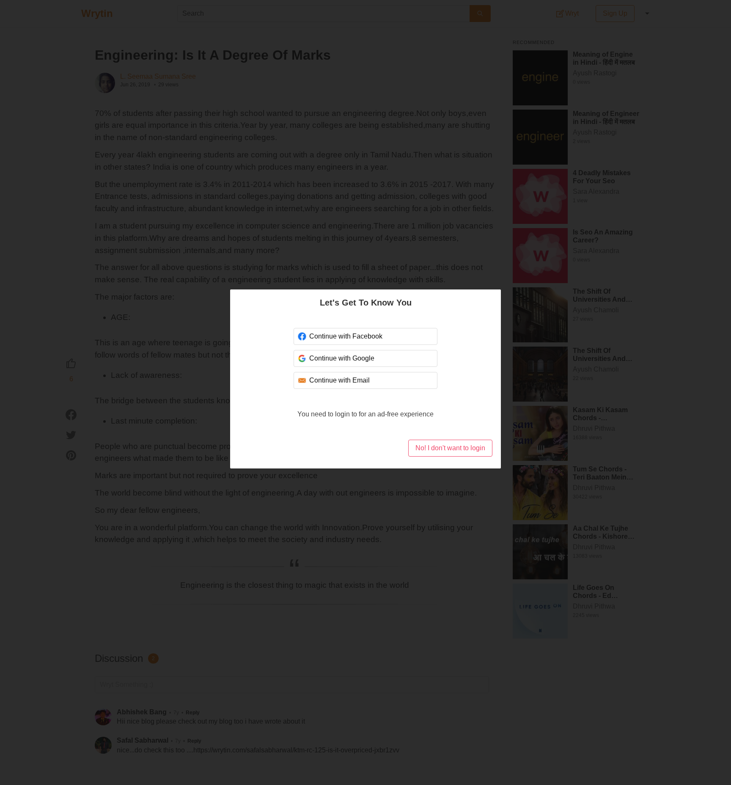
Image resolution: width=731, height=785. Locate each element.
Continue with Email (339, 380)
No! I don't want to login (450, 448)
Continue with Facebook (345, 336)
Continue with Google (341, 358)
